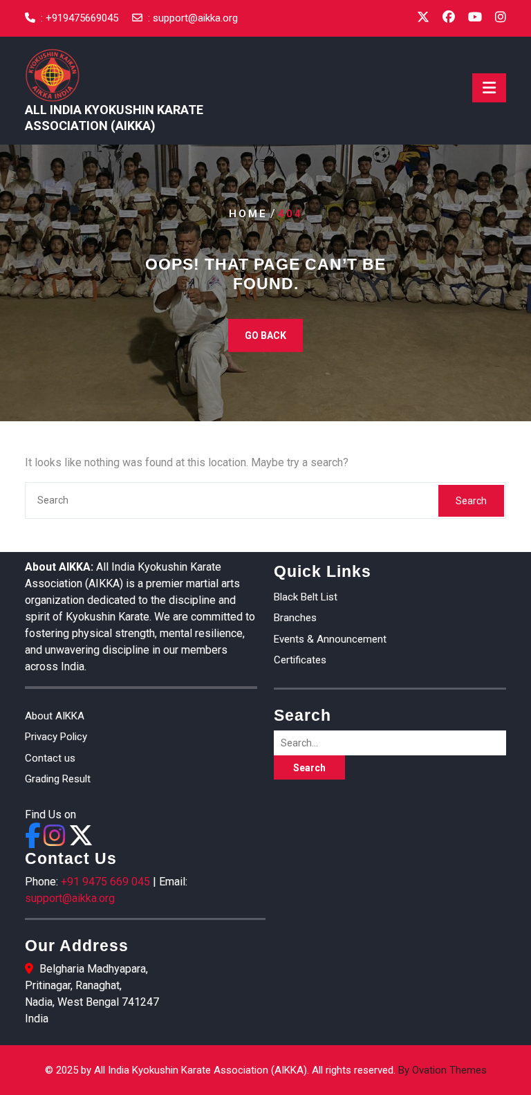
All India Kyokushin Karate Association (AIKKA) (114, 117)
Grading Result (58, 779)
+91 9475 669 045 (105, 881)
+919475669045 (82, 18)
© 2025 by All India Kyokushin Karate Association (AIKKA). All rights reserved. (266, 1070)
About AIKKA (54, 716)
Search (471, 500)
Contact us (50, 758)
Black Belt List (305, 597)
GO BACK (265, 335)
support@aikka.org (195, 18)
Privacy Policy (56, 736)
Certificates (300, 660)
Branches (295, 617)
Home (248, 214)
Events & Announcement (330, 639)
